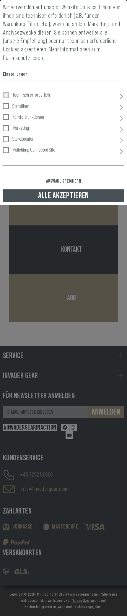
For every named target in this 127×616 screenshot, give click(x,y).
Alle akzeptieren (63, 195)
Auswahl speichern (63, 181)
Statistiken (20, 106)
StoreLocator (23, 139)
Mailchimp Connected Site (33, 149)
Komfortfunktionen (28, 117)
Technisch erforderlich (31, 94)
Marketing (20, 128)
